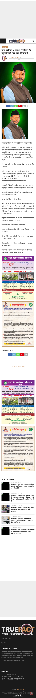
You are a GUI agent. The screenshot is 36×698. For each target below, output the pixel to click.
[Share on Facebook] (8, 105)
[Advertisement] (18, 20)
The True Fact (20, 689)
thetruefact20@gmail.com (15, 678)
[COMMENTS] (28, 105)
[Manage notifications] (31, 693)
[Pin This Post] (20, 105)
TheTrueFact (14, 57)
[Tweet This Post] (12, 105)
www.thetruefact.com (15, 676)
